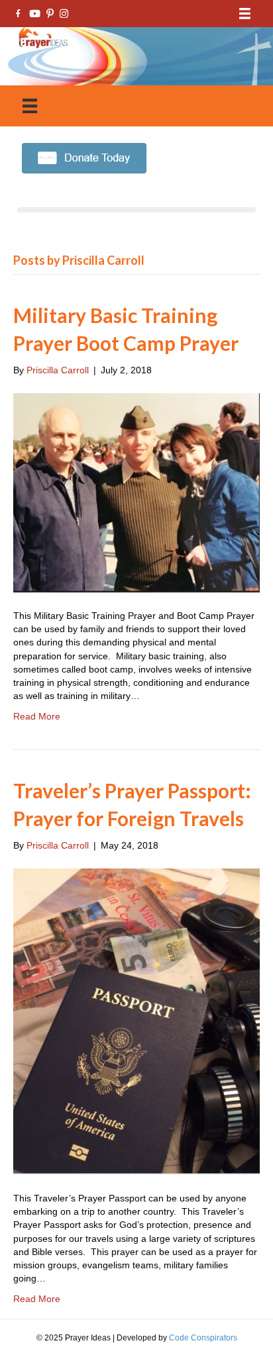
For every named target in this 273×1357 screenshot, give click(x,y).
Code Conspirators (203, 1337)
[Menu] (245, 13)
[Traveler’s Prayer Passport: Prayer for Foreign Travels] (136, 1020)
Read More (36, 716)
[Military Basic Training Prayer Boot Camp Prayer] (136, 492)
